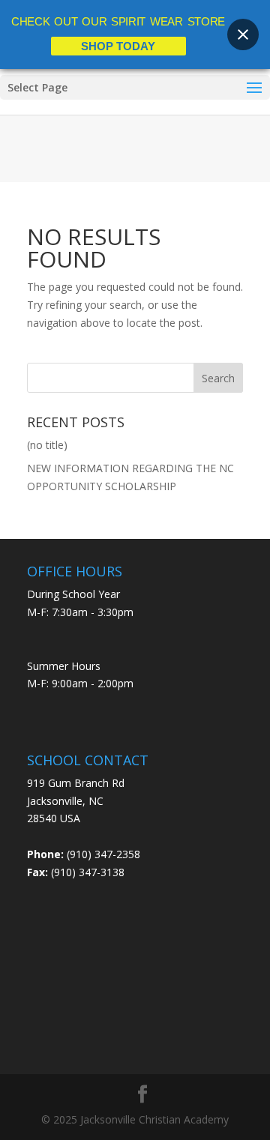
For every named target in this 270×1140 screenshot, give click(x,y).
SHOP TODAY (118, 46)
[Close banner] (243, 34)
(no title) (47, 445)
